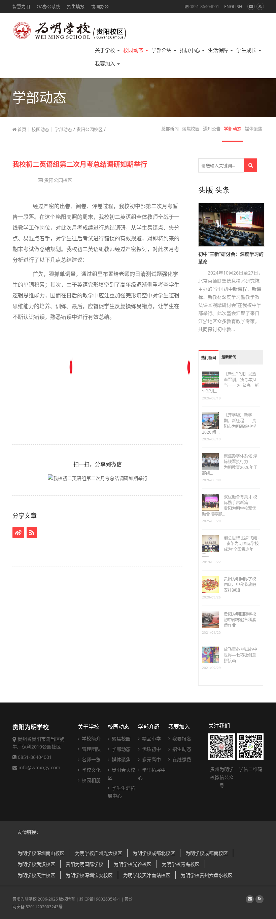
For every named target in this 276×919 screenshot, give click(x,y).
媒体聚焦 (253, 128)
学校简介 (90, 738)
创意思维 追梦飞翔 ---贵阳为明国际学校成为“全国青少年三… (231, 546)
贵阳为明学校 (24, 899)
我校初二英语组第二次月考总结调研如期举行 (79, 164)
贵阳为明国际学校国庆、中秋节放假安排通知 (240, 584)
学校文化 (90, 770)
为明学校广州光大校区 (98, 853)
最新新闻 (228, 357)
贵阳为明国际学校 (84, 864)
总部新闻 (170, 128)
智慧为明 (21, 6)
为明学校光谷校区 (132, 864)
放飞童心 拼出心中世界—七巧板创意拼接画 (240, 655)
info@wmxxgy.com (39, 767)
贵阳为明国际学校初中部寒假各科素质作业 (240, 619)
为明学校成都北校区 (154, 853)
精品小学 (151, 738)
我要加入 (105, 63)
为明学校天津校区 (36, 875)
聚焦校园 (191, 128)
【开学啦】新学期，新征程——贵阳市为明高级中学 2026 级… (229, 423)
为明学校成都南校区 (206, 853)
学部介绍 (162, 50)
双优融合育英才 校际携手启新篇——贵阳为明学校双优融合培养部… (229, 505)
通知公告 (211, 128)
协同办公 (100, 6)
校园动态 (134, 50)
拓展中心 (190, 50)
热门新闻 (208, 358)
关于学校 (105, 50)
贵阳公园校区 (89, 129)
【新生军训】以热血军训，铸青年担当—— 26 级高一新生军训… (230, 382)
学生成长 (247, 50)
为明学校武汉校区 (36, 864)
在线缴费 (181, 759)
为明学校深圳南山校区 (41, 853)
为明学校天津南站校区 (146, 875)
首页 (21, 129)
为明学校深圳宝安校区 (89, 875)
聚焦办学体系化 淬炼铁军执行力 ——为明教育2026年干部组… (229, 464)
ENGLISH (233, 6)
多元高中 (151, 759)
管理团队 (90, 749)
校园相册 (90, 780)
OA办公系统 (48, 6)
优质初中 (151, 749)
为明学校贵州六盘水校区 (207, 875)
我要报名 (181, 738)
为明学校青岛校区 (181, 864)
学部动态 (63, 129)
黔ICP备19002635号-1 (99, 899)
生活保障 (219, 50)
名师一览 (90, 759)
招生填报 (75, 6)
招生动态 (181, 749)
